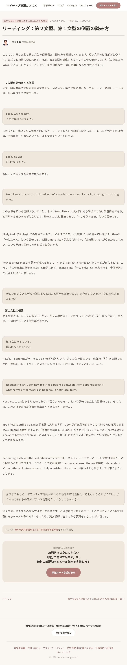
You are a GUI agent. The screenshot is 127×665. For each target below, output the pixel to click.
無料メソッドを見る (108, 5)
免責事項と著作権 (104, 648)
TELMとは (72, 5)
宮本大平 (16, 42)
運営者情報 (19, 648)
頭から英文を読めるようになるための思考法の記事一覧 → (96, 598)
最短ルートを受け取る (63, 572)
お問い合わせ (33, 648)
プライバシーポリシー (54, 648)
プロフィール (86, 5)
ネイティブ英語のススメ (22, 5)
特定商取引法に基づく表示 (80, 648)
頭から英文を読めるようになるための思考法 (25, 20)
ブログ (60, 5)
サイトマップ (63, 652)
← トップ (7, 598)
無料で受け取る (63, 632)
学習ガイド (48, 5)
